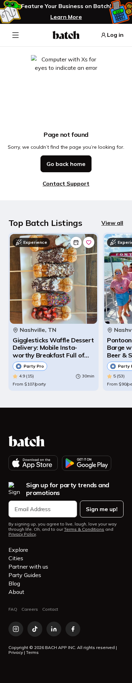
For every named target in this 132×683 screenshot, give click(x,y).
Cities (15, 558)
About (16, 591)
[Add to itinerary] (76, 242)
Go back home (66, 163)
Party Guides (24, 574)
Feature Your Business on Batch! (66, 6)
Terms (32, 652)
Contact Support (66, 183)
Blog (14, 583)
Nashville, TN (38, 330)
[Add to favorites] (88, 242)
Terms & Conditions (84, 529)
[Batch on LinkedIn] (53, 629)
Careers (29, 609)
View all (112, 222)
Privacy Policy (22, 534)
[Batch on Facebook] (72, 629)
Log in (115, 35)
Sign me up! (102, 509)
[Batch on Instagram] (15, 629)
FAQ (12, 609)
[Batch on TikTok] (34, 629)
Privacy (15, 652)
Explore (18, 549)
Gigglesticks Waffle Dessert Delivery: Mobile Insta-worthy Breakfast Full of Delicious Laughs (53, 347)
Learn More (66, 16)
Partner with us (28, 566)
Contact (50, 609)
